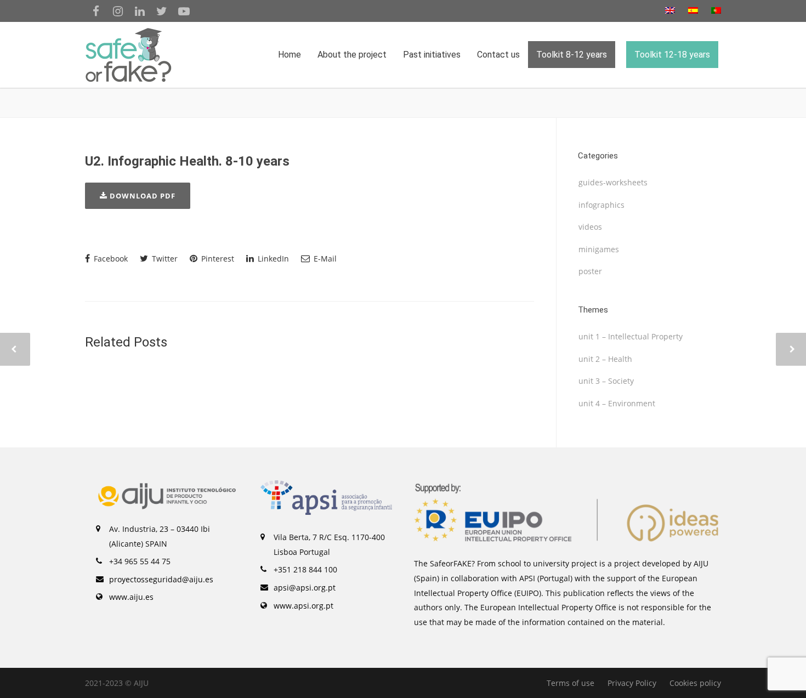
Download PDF (141, 196)
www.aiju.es (131, 597)
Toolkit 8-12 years (571, 54)
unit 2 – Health (605, 359)
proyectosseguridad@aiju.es (161, 579)
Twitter (164, 258)
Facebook (110, 258)
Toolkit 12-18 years (672, 54)
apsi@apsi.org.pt (305, 587)
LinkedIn (272, 258)
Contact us (498, 54)
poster (590, 271)
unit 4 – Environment (616, 403)
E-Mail (324, 258)
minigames (598, 249)
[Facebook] (96, 11)
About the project (352, 54)
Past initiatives (432, 54)
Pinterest (216, 258)
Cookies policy (695, 683)
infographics (601, 205)
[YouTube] (184, 11)
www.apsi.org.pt (303, 605)
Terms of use (570, 683)
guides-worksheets (613, 182)
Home (289, 54)
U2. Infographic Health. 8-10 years (187, 161)
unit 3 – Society (606, 381)
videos (590, 227)
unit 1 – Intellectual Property (630, 336)
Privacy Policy (632, 683)
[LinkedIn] (140, 11)
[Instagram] (118, 11)
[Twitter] (162, 11)
